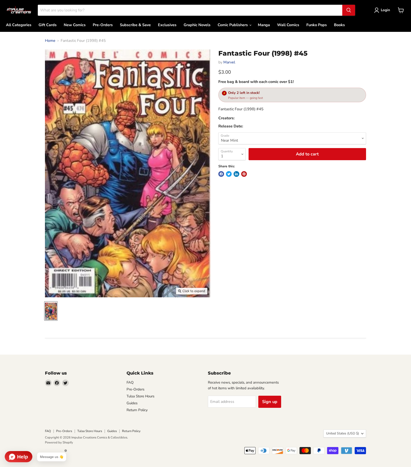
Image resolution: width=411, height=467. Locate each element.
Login (385, 10)
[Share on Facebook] (221, 174)
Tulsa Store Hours (140, 396)
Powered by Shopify (59, 442)
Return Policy (137, 410)
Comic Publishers (233, 25)
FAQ (130, 382)
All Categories (18, 25)
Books (339, 25)
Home (50, 41)
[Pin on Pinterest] (244, 174)
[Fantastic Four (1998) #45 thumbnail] (50, 311)
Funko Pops (316, 25)
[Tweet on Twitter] (229, 174)
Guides (132, 403)
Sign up (269, 401)
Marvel (229, 62)
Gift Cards (48, 25)
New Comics (75, 25)
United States (342, 433)
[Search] (348, 10)
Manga (264, 25)
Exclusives (167, 25)
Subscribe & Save (135, 25)
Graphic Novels (197, 25)
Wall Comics (288, 25)
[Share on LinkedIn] (236, 174)
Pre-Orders (103, 25)
